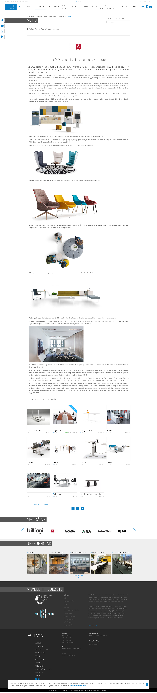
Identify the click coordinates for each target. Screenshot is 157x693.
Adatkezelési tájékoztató (77, 686)
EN (80, 1)
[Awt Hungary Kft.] (80, 564)
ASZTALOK (39, 16)
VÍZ (65, 598)
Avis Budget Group (59, 365)
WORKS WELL (64, 6)
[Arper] (69, 531)
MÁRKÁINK (30, 7)
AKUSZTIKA (68, 613)
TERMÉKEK (40, 7)
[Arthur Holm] (87, 531)
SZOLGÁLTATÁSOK (53, 7)
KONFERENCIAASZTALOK (50, 16)
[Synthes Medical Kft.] (37, 564)
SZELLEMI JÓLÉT (69, 619)
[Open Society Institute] (122, 564)
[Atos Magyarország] (101, 564)
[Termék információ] (44, 417)
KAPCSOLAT (125, 7)
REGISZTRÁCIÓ (148, 1)
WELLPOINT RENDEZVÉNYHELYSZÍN (108, 6)
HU (77, 1)
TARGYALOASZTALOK (62, 16)
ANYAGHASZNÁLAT (70, 616)
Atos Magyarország (38, 321)
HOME (28, 16)
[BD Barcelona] (121, 531)
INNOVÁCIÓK (68, 625)
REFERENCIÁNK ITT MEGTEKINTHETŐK (42, 399)
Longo (32, 273)
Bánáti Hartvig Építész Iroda (74, 324)
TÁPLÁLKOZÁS (69, 601)
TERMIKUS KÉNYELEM (71, 610)
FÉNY (66, 604)
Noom (32, 180)
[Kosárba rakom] (74, 417)
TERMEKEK (33, 16)
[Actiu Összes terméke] (78, 58)
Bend (32, 225)
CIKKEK (94, 7)
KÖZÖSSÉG (68, 622)
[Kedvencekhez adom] (48, 416)
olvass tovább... (92, 625)
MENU (134, 7)
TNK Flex (74, 93)
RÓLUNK (74, 7)
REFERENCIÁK (84, 7)
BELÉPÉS (140, 1)
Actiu (29, 432)
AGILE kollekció (55, 99)
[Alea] (35, 531)
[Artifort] (104, 531)
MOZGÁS (67, 607)
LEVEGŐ (66, 595)
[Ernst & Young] (59, 564)
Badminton (34, 145)
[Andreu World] (52, 531)
